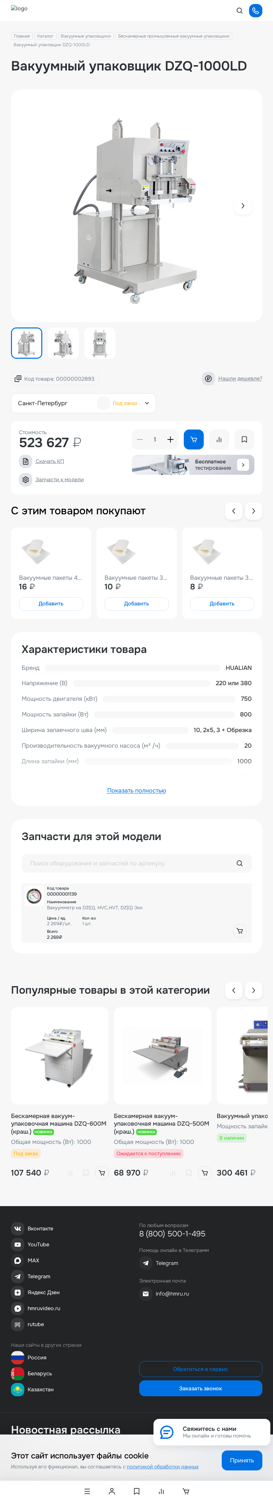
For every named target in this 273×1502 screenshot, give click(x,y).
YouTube (38, 1244)
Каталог (45, 36)
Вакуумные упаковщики (86, 36)
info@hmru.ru (172, 1293)
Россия (37, 1357)
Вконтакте (40, 1228)
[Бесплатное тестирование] (243, 465)
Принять (242, 1460)
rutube (36, 1324)
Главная (22, 36)
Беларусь (40, 1373)
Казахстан (41, 1389)
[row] (137, 913)
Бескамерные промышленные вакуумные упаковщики (173, 36)
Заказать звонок (200, 1388)
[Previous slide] (233, 511)
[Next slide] (243, 205)
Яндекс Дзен (44, 1292)
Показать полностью (136, 790)
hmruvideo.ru (44, 1308)
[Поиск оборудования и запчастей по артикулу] (240, 863)
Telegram (39, 1276)
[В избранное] (86, 1173)
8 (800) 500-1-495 (172, 1234)
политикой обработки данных (163, 1466)
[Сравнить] (70, 1173)
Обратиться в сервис (200, 1369)
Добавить (51, 603)
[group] (136, 205)
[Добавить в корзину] (239, 931)
